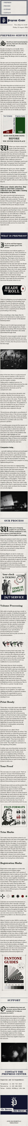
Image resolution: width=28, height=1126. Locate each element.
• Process (6, 6)
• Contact (7, 13)
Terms (11, 1123)
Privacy (16, 1123)
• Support (7, 9)
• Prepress (7, 2)
